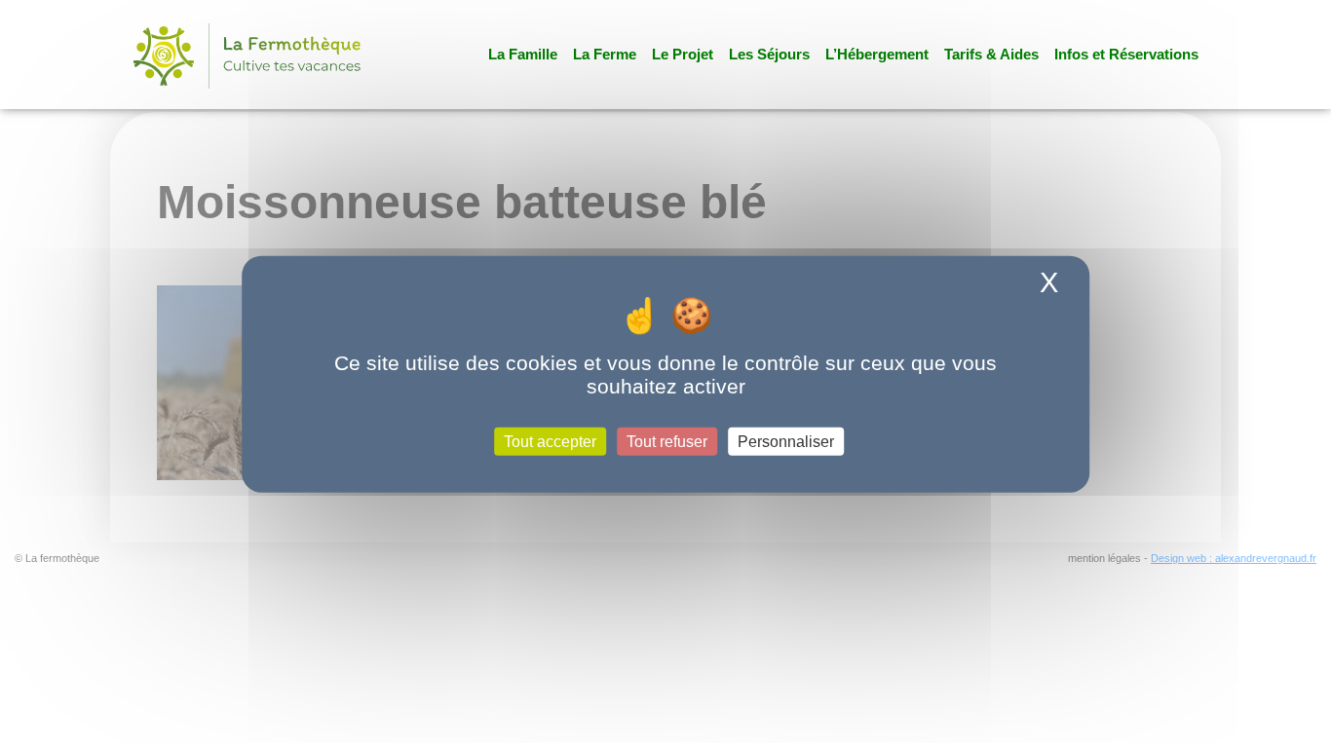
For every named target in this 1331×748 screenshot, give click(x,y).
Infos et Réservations (1126, 54)
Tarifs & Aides (991, 54)
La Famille (522, 54)
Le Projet (682, 54)
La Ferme (604, 54)
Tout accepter (550, 440)
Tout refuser (667, 440)
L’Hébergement (877, 54)
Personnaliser (786, 440)
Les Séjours (769, 54)
